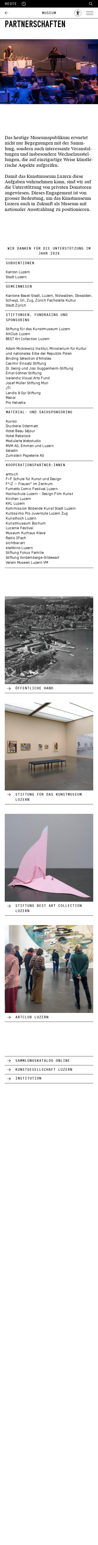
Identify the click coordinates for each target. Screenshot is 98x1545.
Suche (90, 3)
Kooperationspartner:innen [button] (35, 465)
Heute (11, 4)
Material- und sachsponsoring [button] (39, 412)
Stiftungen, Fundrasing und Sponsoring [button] (37, 317)
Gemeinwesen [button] (19, 286)
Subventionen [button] (20, 263)
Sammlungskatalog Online (42, 1060)
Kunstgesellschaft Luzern (43, 1069)
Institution (28, 1078)
